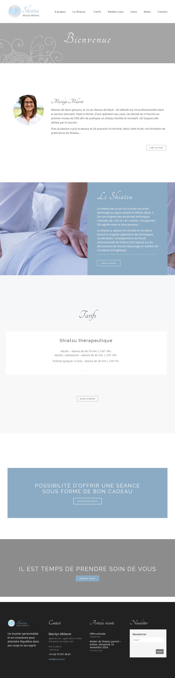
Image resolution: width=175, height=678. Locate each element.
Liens (133, 11)
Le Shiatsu (78, 11)
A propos (60, 11)
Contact (162, 11)
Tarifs (97, 11)
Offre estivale (97, 633)
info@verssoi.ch (57, 659)
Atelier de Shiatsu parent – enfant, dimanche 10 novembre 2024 (105, 644)
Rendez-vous (116, 11)
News (147, 11)
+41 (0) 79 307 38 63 (60, 654)
